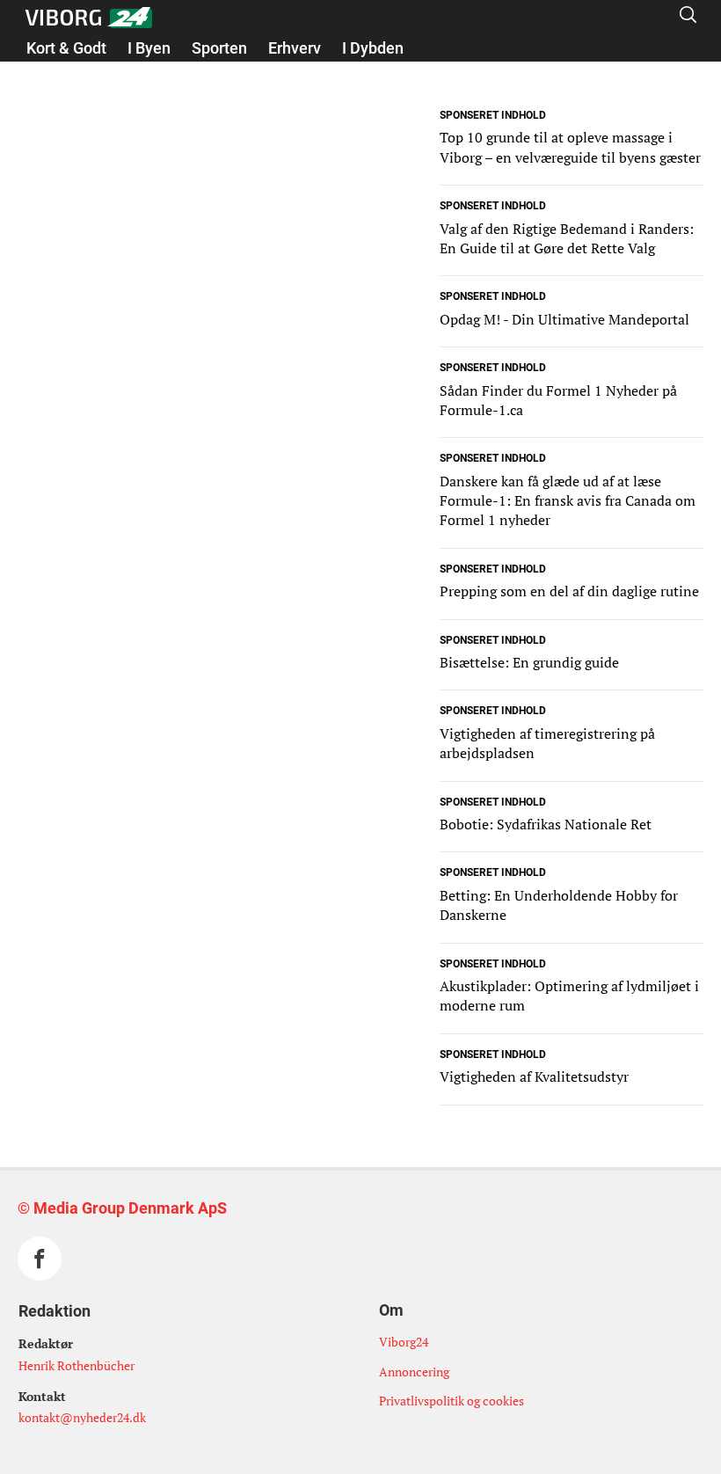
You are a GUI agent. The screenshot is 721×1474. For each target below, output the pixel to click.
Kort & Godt (66, 48)
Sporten (219, 48)
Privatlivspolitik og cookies (451, 1400)
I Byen (149, 48)
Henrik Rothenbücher (76, 1365)
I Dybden (373, 48)
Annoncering (414, 1371)
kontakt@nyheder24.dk (82, 1417)
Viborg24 (403, 1341)
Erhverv (294, 48)
